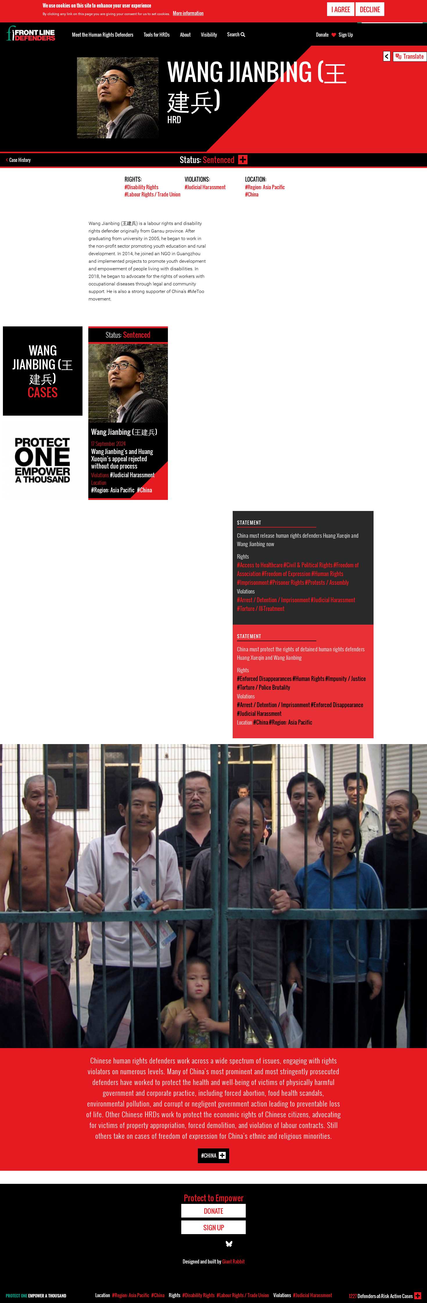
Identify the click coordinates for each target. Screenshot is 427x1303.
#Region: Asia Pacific (265, 187)
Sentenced (218, 159)
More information (188, 13)
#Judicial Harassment (205, 187)
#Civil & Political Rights (308, 565)
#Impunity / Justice (345, 678)
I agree (340, 9)
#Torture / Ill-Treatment (260, 608)
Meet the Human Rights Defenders (102, 34)
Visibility (209, 34)
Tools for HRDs (157, 34)
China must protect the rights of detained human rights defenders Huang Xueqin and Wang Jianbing (301, 653)
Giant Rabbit (233, 1261)
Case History (20, 160)
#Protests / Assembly (327, 582)
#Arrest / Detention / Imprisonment (273, 600)
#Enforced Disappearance (337, 705)
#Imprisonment (253, 582)
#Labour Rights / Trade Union (152, 194)
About (185, 34)
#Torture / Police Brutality (263, 687)
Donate (322, 34)
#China (252, 194)
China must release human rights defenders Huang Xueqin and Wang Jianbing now (297, 539)
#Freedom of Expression (286, 574)
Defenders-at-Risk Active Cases (381, 1296)
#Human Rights (327, 574)
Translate (413, 56)
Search (234, 34)
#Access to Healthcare (260, 565)
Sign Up (346, 34)
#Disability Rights (141, 187)
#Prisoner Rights (287, 582)
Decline (370, 9)
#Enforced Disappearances (264, 678)
